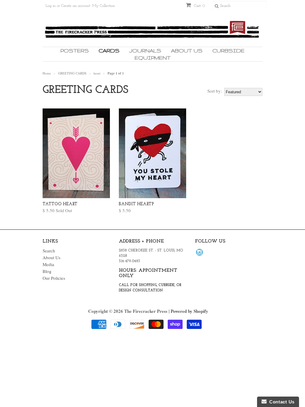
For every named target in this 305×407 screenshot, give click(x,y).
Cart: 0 (199, 6)
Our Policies (54, 278)
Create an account (75, 6)
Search (49, 251)
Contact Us (281, 401)
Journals (145, 50)
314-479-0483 (129, 261)
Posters (74, 50)
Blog (47, 271)
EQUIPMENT (153, 57)
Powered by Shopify (189, 311)
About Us (187, 50)
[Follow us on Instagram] (200, 254)
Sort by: (214, 91)
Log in (51, 6)
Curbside (228, 50)
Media (48, 264)
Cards (109, 50)
